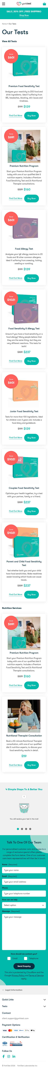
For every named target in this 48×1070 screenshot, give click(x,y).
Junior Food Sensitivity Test (24, 411)
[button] (18, 829)
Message (11, 911)
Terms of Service (36, 975)
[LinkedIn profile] (13, 1056)
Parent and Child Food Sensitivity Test (24, 563)
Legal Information (13, 990)
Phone (5, 888)
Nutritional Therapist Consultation (24, 735)
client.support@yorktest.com (15, 1018)
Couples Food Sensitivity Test (24, 488)
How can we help (9, 899)
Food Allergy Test (24, 248)
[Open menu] (3, 4)
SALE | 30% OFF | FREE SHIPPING (24, 11)
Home (4, 24)
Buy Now (32, 116)
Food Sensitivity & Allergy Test (24, 328)
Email (9, 876)
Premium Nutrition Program (24, 166)
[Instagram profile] (8, 1056)
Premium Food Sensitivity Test (24, 86)
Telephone (33, 958)
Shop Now (24, 15)
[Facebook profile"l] (3, 1056)
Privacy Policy (18, 975)
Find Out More (15, 115)
